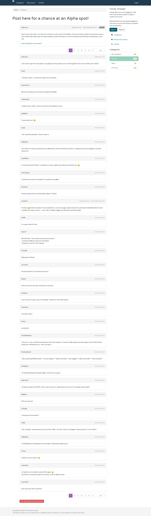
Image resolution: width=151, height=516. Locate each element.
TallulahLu (24, 142)
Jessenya (24, 265)
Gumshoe (24, 307)
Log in (136, 3)
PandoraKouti (26, 352)
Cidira (23, 423)
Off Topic (123, 68)
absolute (24, 293)
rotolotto (24, 201)
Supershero (25, 85)
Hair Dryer (24, 380)
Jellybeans (25, 437)
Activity (41, 3)
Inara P (23, 232)
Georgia (24, 408)
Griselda (24, 250)
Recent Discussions (120, 39)
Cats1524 (24, 482)
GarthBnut (25, 158)
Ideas (123, 63)
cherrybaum (25, 173)
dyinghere (24, 366)
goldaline (24, 113)
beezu (23, 321)
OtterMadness (26, 335)
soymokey (24, 465)
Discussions (31, 3)
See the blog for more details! (31, 43)
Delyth (23, 279)
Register (122, 30)
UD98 (23, 217)
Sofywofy (24, 57)
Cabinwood (25, 99)
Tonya (23, 451)
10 (100, 50)
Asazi (23, 128)
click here (113, 23)
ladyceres (24, 27)
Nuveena (24, 187)
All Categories (123, 54)
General (102, 27)
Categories (20, 3)
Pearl (23, 71)
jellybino (24, 394)
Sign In (113, 30)
